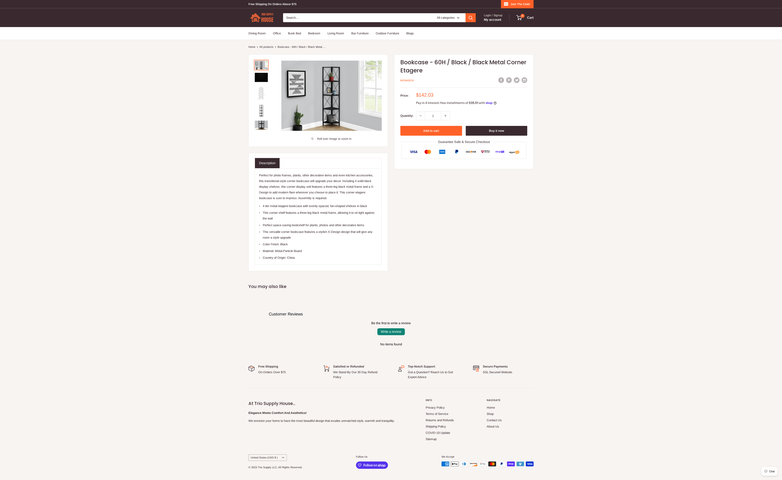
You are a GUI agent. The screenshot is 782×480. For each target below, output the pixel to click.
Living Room (335, 33)
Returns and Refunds (440, 420)
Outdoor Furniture (387, 33)
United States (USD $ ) (264, 457)
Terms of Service (437, 414)
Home (251, 46)
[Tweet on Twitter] (517, 80)
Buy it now (496, 130)
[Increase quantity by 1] (445, 115)
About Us (493, 426)
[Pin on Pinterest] (509, 80)
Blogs (410, 33)
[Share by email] (524, 80)
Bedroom (314, 33)
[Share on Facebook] (501, 80)
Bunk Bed (294, 33)
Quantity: (407, 115)
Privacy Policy (435, 407)
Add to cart (431, 130)
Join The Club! (520, 4)
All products (266, 46)
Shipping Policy (436, 426)
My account (492, 19)
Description (267, 163)
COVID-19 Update (438, 432)
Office (277, 33)
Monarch (407, 80)
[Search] (471, 17)
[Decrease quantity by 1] (420, 115)
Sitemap (431, 439)
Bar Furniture (360, 33)
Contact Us (494, 420)
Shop (490, 414)
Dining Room (257, 33)
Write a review (391, 331)
